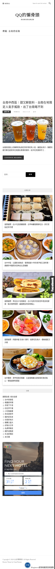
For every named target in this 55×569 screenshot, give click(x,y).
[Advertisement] (27, 70)
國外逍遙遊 (9, 431)
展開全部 (6, 397)
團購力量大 (9, 423)
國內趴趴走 (9, 417)
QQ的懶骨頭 (27, 15)
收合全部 (13, 397)
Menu (7, 3)
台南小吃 (6, 111)
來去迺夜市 (9, 414)
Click (52, 284)
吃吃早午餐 (9, 408)
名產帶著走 (9, 428)
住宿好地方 (9, 420)
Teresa (17, 111)
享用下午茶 (9, 405)
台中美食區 (9, 400)
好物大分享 (9, 425)
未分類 (7, 437)
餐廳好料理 (9, 402)
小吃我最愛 (9, 411)
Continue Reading (13, 157)
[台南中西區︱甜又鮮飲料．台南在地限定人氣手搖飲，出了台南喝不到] (27, 130)
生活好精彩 (9, 434)
